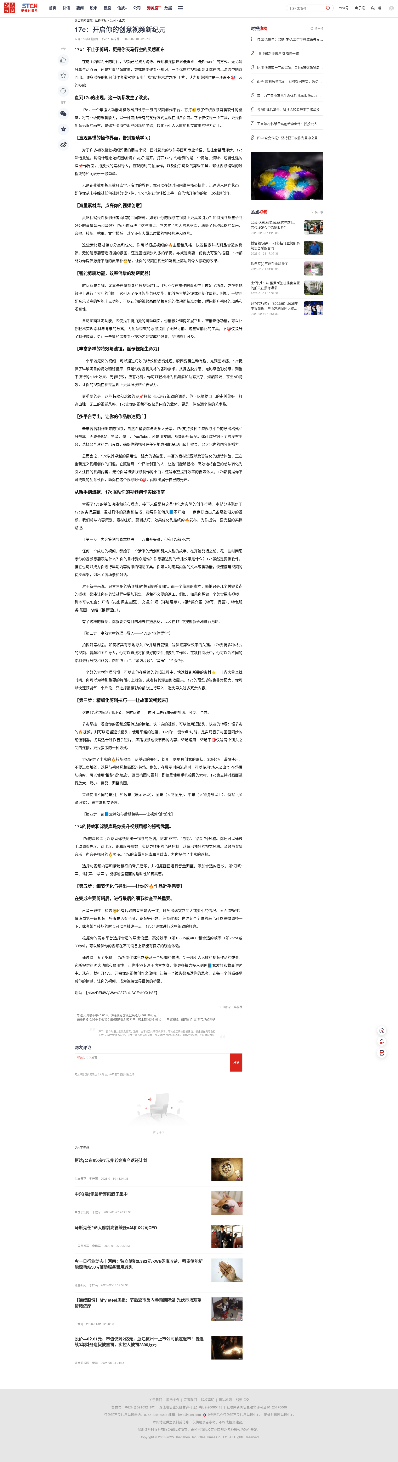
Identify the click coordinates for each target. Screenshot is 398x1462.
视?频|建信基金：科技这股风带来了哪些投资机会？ (290, 109)
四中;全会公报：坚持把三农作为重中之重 (287, 137)
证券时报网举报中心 (279, 1414)
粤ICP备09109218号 (140, 1407)
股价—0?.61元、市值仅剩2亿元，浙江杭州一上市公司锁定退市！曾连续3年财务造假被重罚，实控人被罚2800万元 (139, 1341)
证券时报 (101, 20)
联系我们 (190, 1399)
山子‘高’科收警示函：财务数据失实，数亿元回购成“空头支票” (290, 81)
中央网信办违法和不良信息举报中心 (233, 1414)
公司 (137, 8)
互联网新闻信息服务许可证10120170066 (257, 1407)
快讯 (66, 8)
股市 (93, 8)
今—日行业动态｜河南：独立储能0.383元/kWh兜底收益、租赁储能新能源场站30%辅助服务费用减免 (139, 1264)
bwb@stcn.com (189, 1414)
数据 (168, 8)
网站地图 (225, 1399)
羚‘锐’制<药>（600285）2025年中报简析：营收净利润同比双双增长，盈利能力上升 (274, 308)
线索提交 (242, 1399)
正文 (122, 20)
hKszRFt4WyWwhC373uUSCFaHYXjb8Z (122, 992)
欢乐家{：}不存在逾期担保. (270, 263)
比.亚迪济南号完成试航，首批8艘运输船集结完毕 (290, 67)
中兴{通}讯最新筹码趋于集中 (101, 1194)
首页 (52, 8)
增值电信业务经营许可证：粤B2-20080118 (190, 1407)
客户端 (376, 7)
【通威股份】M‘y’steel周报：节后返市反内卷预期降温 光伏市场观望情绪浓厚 (138, 1303)
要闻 (80, 8)
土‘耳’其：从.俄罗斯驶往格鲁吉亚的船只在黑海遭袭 (275, 285)
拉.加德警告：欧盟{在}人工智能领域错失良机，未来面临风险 (290, 39)
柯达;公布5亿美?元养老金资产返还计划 (111, 1160)
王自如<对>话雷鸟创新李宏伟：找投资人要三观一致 (290, 123)
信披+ (122, 8)
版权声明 (207, 1399)
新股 (107, 8)
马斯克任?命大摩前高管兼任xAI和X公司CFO (116, 1227)
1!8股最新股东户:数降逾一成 (278, 53)
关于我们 (155, 1399)
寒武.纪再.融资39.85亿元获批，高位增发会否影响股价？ (274, 225)
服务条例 (173, 1399)
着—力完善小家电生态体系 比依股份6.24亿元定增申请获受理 (290, 95)
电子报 (360, 7)
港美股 (152, 8)
